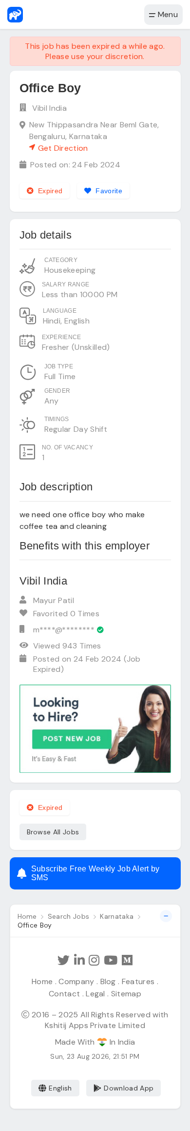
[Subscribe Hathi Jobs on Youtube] (110, 960)
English (60, 1088)
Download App (128, 1088)
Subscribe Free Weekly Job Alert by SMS (95, 873)
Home (42, 981)
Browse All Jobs (53, 832)
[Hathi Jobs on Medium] (127, 960)
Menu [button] (166, 14)
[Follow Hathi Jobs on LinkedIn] (79, 960)
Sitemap (126, 994)
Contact (64, 994)
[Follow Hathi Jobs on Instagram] (94, 960)
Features (138, 981)
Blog (108, 981)
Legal (95, 994)
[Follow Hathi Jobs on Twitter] (64, 960)
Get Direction (63, 148)
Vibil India (49, 108)
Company (76, 981)
